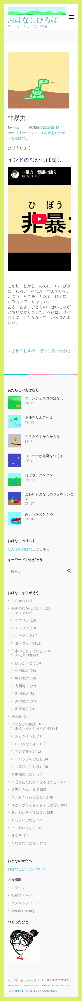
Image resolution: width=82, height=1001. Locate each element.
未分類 (16, 716)
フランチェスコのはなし (44, 398)
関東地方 (22, 709)
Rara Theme (16, 990)
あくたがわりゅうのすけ (34, 728)
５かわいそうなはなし (28, 812)
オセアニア (24, 635)
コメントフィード (25, 903)
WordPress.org (22, 910)
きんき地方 (24, 655)
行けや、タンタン (39, 475)
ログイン (18, 888)
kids (15, 127)
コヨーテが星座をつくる (44, 456)
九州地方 (22, 686)
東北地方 (22, 701)
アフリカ (22, 620)
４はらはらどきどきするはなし (35, 805)
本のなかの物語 (23, 724)
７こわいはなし (23, 828)
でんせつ (18, 601)
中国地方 (22, 670)
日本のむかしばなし (27, 651)
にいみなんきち (27, 743)
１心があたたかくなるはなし (34, 782)
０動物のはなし (23, 774)
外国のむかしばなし (27, 608)
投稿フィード (21, 895)
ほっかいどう (25, 663)
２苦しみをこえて (25, 789)
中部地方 (22, 678)
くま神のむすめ (21, 350)
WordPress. (50, 990)
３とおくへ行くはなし (28, 797)
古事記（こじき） (29, 766)
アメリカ (22, 628)
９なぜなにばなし (25, 843)
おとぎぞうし (25, 736)
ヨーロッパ (24, 643)
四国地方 (22, 693)
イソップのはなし (29, 759)
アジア (32, 133)
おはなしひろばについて (27, 869)
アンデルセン (25, 751)
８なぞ (16, 835)
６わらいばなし (23, 820)
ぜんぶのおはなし (22, 549)
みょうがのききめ (39, 514)
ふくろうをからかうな (42, 436)
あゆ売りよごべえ (39, 417)
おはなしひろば (33, 19)
